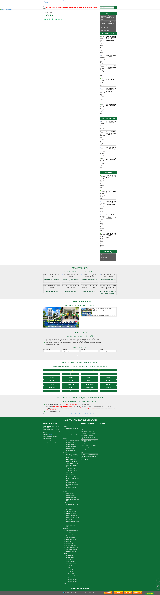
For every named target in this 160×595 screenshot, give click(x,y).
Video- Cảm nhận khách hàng (71, 434)
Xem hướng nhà (105, 30)
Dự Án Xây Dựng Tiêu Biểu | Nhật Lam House (89, 454)
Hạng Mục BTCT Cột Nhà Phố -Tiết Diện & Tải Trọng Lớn (111, 90)
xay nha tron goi (84, 429)
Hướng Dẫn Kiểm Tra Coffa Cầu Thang (111, 56)
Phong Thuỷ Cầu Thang (70, 537)
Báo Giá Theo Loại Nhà (70, 448)
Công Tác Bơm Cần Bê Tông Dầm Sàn (111, 78)
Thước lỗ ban (104, 27)
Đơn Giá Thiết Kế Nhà (70, 442)
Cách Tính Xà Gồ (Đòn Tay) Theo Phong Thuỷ (88, 438)
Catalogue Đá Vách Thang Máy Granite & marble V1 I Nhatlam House (111, 216)
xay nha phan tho (85, 431)
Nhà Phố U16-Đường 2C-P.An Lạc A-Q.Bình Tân (89, 280)
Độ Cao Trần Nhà (69, 519)
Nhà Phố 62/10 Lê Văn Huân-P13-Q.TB (51, 280)
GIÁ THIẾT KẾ (104, 254)
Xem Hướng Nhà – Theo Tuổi (71, 545)
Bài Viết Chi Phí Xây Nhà (70, 450)
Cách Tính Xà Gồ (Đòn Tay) (71, 539)
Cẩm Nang (92, 4)
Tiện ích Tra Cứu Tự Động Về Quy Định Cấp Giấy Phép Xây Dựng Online (108, 23)
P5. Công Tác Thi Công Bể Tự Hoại (71, 466)
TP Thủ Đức (52, 387)
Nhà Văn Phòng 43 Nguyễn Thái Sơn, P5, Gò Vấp (70, 290)
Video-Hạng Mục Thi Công (71, 563)
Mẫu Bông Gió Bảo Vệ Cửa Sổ (73, 576)
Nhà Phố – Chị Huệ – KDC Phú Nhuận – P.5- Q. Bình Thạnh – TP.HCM (108, 292)
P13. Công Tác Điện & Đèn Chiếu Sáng (72, 485)
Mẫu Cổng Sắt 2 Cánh (72, 579)
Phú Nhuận (71, 384)
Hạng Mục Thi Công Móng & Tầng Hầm (111, 104)
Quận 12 (108, 381)
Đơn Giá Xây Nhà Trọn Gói (71, 446)
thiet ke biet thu (91, 427)
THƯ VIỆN (68, 567)
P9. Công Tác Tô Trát (70, 474)
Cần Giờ (108, 391)
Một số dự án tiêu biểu (70, 432)
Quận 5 (52, 377)
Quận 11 (89, 381)
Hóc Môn (108, 387)
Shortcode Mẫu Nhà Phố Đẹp (87, 459)
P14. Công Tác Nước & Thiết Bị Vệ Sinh (72, 488)
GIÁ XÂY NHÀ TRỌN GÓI (106, 260)
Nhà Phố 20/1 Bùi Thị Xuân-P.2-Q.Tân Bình (71, 280)
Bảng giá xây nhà (118, 592)
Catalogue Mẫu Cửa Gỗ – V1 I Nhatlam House (111, 191)
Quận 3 (89, 374)
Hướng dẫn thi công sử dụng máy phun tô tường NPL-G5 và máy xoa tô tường (111, 38)
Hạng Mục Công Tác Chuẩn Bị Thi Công (111, 148)
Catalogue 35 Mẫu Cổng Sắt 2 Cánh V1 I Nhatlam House (111, 176)
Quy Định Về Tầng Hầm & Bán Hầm (72, 517)
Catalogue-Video (71, 573)
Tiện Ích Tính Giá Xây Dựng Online (72, 440)
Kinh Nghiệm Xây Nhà (70, 557)
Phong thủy (84, 4)
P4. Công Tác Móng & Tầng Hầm (72, 463)
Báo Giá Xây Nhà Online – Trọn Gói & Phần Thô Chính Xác (107, 17)
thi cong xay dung (91, 433)
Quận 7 (89, 377)
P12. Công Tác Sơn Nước (71, 482)
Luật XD (77, 4)
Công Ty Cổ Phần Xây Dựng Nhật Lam (72, 429)
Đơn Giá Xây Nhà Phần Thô (71, 444)
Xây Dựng (70, 4)
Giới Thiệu (47, 4)
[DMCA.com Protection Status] (66, 592)
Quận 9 (52, 381)
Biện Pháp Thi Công (69, 559)
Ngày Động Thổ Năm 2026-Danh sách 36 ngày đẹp (72, 531)
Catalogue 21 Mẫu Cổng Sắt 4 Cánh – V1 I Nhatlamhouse (111, 203)
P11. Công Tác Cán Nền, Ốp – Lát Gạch (72, 479)
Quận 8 (108, 377)
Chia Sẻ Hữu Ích (69, 565)
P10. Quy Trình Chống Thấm (71, 476)
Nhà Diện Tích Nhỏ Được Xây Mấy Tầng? (72, 522)
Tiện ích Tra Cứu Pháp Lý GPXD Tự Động (72, 505)
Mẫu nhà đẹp (128, 592)
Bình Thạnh (89, 384)
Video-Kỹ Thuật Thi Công (70, 561)
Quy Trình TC (62, 4)
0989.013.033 (150, 593)
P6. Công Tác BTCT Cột (70, 468)
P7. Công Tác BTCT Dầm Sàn (71, 470)
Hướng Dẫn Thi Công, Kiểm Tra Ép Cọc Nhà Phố (111, 67)
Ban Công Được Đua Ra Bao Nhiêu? (71, 526)
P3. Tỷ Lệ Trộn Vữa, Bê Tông (71, 461)
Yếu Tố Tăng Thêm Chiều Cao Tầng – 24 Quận (71, 509)
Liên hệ (98, 4)
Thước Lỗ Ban (68, 541)
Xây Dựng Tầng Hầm (70, 493)
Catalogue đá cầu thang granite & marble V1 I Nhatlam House (111, 235)
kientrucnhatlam (84, 435)
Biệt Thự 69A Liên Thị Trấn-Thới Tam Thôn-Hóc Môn (51, 290)
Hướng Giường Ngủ (69, 543)
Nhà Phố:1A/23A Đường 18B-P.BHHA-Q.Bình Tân (108, 280)
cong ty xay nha (91, 429)
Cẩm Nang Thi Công (69, 555)
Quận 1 (52, 374)
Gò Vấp (108, 384)
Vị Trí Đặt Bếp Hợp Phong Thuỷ (72, 547)
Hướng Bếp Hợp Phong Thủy (71, 549)
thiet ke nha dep (84, 427)
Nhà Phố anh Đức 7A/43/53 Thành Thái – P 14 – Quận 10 (89, 290)
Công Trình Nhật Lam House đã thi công (72, 500)
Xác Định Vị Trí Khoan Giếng (71, 551)
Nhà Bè (71, 391)
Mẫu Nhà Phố (70, 571)
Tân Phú (70, 387)
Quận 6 (70, 377)
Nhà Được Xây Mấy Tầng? (71, 511)
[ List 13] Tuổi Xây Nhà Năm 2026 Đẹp (72, 534)
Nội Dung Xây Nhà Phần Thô (71, 495)
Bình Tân (89, 391)
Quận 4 (108, 374)
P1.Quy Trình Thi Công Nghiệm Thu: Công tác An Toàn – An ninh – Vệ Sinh (72, 456)
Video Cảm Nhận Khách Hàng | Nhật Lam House (89, 457)
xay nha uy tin (91, 431)
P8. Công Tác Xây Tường (70, 472)
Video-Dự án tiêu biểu (70, 436)
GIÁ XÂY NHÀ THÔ (105, 257)
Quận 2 (70, 374)
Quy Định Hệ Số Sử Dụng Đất (71, 515)
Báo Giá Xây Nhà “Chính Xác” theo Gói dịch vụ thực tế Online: (89, 441)
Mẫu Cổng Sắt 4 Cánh (72, 581)
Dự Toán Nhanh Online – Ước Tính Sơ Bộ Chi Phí (89, 452)
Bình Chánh (89, 387)
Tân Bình (52, 384)
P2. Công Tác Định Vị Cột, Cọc (72, 459)
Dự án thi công (137, 592)
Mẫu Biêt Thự (70, 569)
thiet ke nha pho (84, 433)
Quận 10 (70, 381)
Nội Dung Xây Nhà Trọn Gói (71, 497)
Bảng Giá (55, 4)
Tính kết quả (80, 356)
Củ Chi (52, 391)
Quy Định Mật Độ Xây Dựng (71, 513)
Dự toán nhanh (108, 592)
